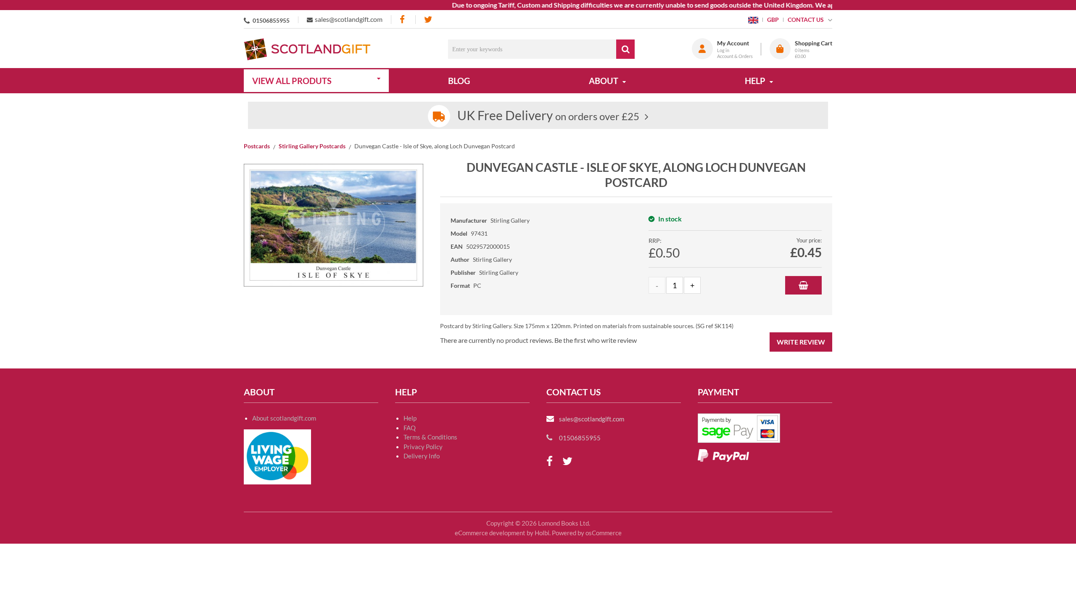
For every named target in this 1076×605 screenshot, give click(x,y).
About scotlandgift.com (284, 418)
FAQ (410, 427)
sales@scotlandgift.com (348, 19)
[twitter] (428, 19)
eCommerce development (490, 533)
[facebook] (403, 19)
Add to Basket (803, 285)
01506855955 (271, 20)
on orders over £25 (548, 116)
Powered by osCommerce (587, 533)
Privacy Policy (423, 446)
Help (410, 418)
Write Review (801, 342)
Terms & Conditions (430, 437)
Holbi (542, 533)
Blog (459, 81)
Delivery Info (422, 456)
